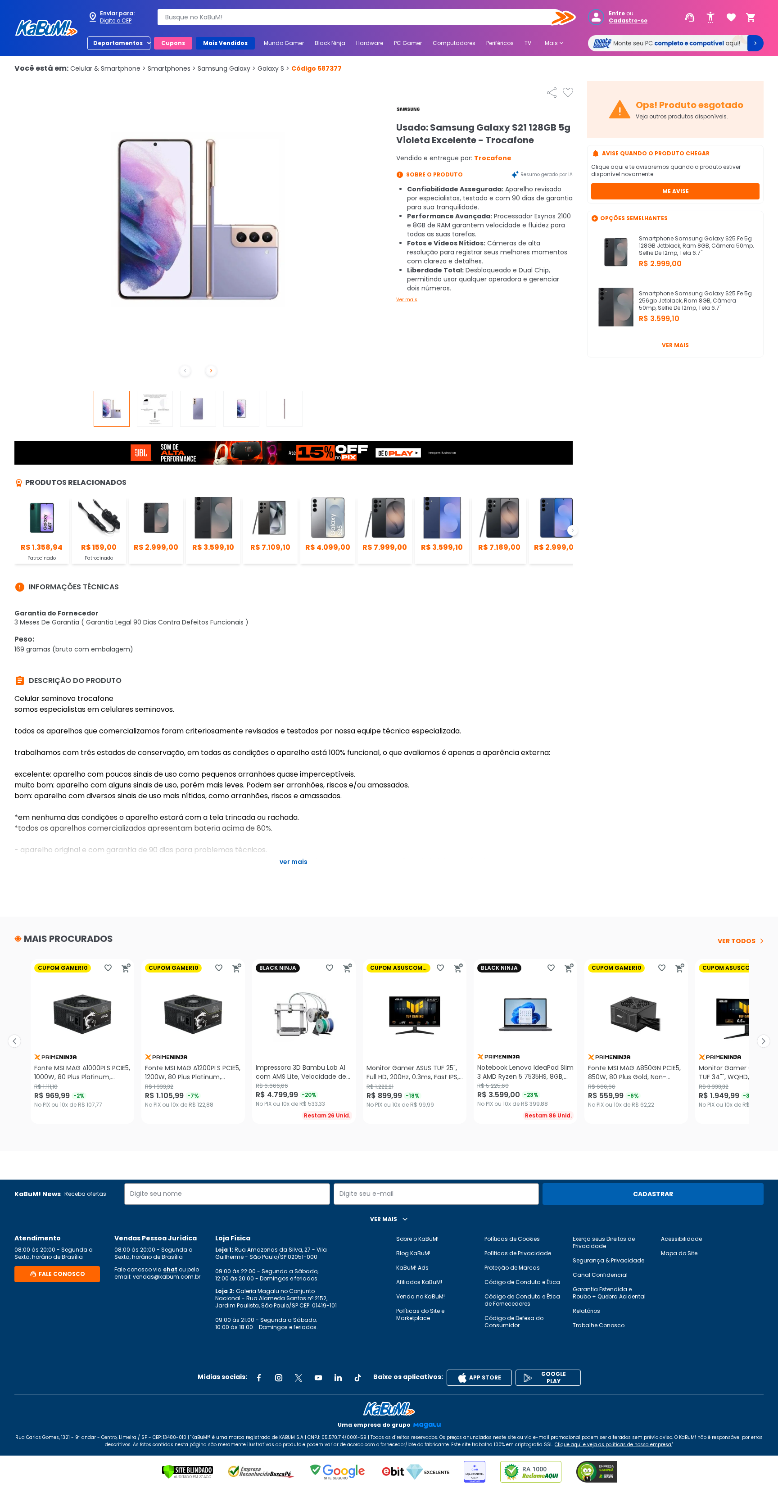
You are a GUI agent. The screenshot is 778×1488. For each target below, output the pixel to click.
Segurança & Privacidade (608, 1260)
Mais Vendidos (225, 43)
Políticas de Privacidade (517, 1253)
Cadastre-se (628, 20)
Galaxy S (273, 68)
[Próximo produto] (763, 1041)
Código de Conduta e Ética (522, 1282)
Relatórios (586, 1311)
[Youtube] (318, 1378)
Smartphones (172, 68)
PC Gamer (408, 43)
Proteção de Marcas (512, 1267)
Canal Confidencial (600, 1275)
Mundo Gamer (284, 43)
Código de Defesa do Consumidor (513, 1321)
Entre (617, 13)
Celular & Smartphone (108, 68)
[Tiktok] (358, 1378)
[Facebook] (259, 1378)
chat (170, 1269)
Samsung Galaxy (227, 68)
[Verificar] (187, 1472)
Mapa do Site (679, 1253)
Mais (555, 43)
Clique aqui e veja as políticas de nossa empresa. (613, 1444)
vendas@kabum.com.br (166, 1276)
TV (528, 43)
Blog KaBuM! (413, 1253)
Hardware (369, 43)
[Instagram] (279, 1378)
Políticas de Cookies (512, 1239)
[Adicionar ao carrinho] (126, 968)
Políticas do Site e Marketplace (420, 1314)
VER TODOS (736, 940)
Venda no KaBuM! (420, 1296)
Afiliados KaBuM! (419, 1282)
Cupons (173, 43)
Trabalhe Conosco (598, 1325)
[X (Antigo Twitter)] (298, 1378)
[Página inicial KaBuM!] (46, 27)
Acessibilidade (681, 1239)
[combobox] (360, 17)
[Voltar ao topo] (389, 1409)
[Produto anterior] (14, 1041)
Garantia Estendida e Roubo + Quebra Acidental (609, 1292)
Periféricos (500, 43)
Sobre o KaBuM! (417, 1239)
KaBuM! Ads (412, 1267)
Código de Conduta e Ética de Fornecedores (522, 1300)
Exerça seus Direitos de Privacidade (604, 1242)
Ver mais (406, 299)
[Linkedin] (338, 1378)
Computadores (454, 43)
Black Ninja (330, 43)
